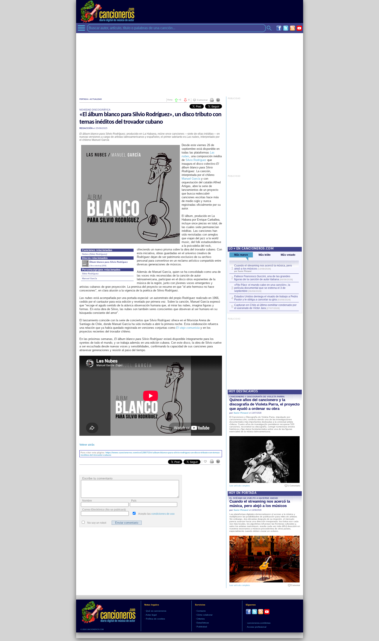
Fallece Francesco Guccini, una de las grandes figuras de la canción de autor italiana (262, 278)
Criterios (201, 619)
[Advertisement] (189, 64)
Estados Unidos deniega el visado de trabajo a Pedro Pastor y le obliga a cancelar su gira (266, 298)
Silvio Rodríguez (196, 160)
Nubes (86, 254)
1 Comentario (293, 486)
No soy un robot (96, 522)
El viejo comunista (188, 327)
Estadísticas (203, 622)
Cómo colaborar (205, 615)
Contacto (201, 611)
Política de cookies (155, 619)
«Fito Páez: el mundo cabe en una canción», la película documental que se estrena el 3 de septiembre (262, 288)
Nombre (87, 500)
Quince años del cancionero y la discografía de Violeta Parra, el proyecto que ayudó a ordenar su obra (264, 404)
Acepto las (156, 513)
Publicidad (202, 626)
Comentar (202, 100)
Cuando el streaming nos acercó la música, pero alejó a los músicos (259, 503)
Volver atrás (87, 444)
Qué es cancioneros (156, 611)
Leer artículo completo (239, 486)
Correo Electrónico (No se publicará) (104, 509)
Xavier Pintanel (241, 413)
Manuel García (191, 178)
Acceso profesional (256, 627)
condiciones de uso (163, 513)
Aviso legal (151, 615)
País (133, 500)
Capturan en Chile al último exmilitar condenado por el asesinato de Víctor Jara (265, 307)
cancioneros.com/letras (258, 623)
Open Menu (81, 28)
